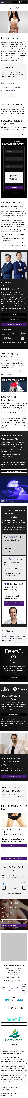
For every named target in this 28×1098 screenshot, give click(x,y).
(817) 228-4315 (16, 972)
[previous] (4, 888)
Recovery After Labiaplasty (9, 97)
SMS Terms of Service (11, 988)
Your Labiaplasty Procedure (9, 93)
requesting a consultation (8, 72)
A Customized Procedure (9, 90)
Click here (4, 794)
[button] (2, 2)
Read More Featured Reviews (14, 893)
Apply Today (14, 677)
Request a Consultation (14, 324)
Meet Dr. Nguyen (14, 319)
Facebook (7, 884)
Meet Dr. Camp (14, 315)
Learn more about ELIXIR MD (14, 471)
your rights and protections (17, 1051)
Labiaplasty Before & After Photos (11, 87)
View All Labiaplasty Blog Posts (14, 858)
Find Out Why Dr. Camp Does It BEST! (14, 603)
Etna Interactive (8, 1095)
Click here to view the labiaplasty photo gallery (12, 134)
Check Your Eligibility (14, 714)
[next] (24, 888)
